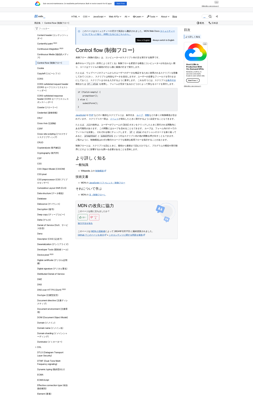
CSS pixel (42, 174)
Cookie (40, 68)
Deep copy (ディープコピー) (51, 214)
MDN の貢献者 (98, 231)
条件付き (171, 80)
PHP (91, 115)
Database (41, 198)
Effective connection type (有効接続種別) (52, 387)
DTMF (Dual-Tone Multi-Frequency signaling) (49, 362)
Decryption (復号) (45, 209)
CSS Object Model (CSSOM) (51, 169)
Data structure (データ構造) (50, 193)
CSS (39, 163)
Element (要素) (44, 393)
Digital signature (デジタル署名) (52, 268)
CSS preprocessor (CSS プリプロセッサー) (52, 181)
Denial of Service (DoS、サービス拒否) (52, 227)
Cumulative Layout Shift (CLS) (51, 188)
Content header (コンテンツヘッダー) (52, 37)
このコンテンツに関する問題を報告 (126, 235)
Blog (174, 16)
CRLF (40, 118)
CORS (40, 78)
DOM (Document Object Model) (52, 317)
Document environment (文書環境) (52, 310)
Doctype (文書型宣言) (47, 295)
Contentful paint (45, 43)
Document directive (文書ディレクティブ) (52, 302)
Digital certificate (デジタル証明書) (52, 262)
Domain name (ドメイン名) (50, 328)
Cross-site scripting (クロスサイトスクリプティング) (52, 135)
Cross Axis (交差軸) (46, 123)
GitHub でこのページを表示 (91, 235)
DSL (39, 347)
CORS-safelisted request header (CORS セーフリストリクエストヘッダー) (52, 87)
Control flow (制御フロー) (49, 63)
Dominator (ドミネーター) (49, 341)
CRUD (40, 142)
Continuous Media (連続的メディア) (53, 56)
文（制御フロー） (97, 194)
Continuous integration (48, 49)
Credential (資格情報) (47, 112)
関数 (147, 115)
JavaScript (81, 115)
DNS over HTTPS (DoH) (49, 289)
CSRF (40, 128)
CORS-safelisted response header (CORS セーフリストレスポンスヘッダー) (53, 98)
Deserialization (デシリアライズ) (52, 244)
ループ (140, 115)
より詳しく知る (192, 36)
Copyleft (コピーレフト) (48, 73)
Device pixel (43, 254)
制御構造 (99, 170)
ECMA (40, 374)
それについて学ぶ (89, 189)
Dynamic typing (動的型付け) (51, 369)
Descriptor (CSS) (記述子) (49, 239)
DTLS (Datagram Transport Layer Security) (50, 354)
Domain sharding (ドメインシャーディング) (52, 335)
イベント (114, 118)
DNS (39, 284)
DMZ (39, 279)
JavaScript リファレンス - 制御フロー (107, 182)
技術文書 (82, 177)
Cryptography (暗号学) (48, 153)
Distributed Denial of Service (51, 274)
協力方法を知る (85, 223)
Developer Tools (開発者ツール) (52, 249)
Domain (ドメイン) (46, 322)
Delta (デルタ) (44, 219)
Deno (39, 233)
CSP (39, 158)
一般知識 (82, 165)
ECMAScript (43, 380)
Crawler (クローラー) (47, 107)
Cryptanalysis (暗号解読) (49, 147)
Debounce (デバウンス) (48, 204)
